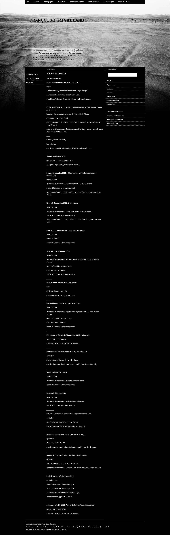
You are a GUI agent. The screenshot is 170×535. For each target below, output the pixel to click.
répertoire (62, 2)
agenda (36, 2)
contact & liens (123, 2)
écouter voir (111, 85)
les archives (111, 104)
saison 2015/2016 (56, 73)
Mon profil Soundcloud (115, 119)
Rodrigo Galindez (79, 527)
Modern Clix (60, 527)
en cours (36, 79)
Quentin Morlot (105, 527)
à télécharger (109, 2)
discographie (49, 2)
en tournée (111, 96)
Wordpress (46, 527)
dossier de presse (77, 2)
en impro (110, 93)
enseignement (93, 2)
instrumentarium (113, 100)
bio (28, 2)
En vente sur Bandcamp (115, 116)
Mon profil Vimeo (113, 123)
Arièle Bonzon (52, 529)
